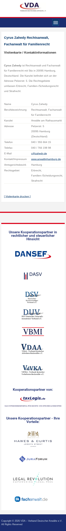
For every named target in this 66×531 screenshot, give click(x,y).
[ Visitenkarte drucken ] (17, 196)
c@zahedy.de (39, 153)
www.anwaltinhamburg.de (46, 159)
